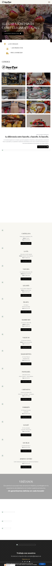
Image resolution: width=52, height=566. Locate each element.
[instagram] (24, 561)
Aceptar (42, 564)
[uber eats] (6, 521)
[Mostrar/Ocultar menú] (49, 2)
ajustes (35, 564)
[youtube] (29, 561)
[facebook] (22, 561)
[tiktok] (27, 561)
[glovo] (8, 511)
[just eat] (6, 528)
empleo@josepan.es (34, 556)
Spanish (8, 564)
